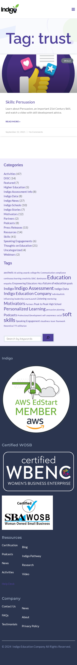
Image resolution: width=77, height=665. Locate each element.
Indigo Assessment (34, 288)
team (53, 321)
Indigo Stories (12, 209)
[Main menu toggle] (73, 9)
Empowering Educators (24, 283)
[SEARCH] (48, 337)
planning (60, 309)
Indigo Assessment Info (18, 191)
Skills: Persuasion (20, 102)
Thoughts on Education (18, 245)
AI (15, 272)
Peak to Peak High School (47, 304)
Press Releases (13, 227)
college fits (35, 272)
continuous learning (12, 278)
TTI (15, 326)
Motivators (11, 214)
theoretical (9, 326)
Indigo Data (11, 196)
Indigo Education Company (27, 293)
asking (20, 272)
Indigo (9, 288)
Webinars (10, 254)
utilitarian (22, 326)
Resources (10, 232)
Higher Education (14, 187)
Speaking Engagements (18, 241)
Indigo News (11, 200)
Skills (7, 236)
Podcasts (9, 223)
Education (59, 277)
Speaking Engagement (28, 321)
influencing (9, 299)
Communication (48, 272)
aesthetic (9, 272)
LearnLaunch (30, 299)
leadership (19, 299)
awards (26, 272)
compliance (61, 272)
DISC (7, 178)
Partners (9, 218)
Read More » (13, 121)
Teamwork (60, 321)
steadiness (45, 321)
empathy (8, 283)
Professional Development (30, 315)
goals (70, 283)
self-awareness (49, 315)
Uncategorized (13, 250)
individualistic (58, 294)
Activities (10, 173)
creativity (26, 278)
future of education (55, 283)
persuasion (51, 309)
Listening (42, 298)
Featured (9, 182)
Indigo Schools (12, 205)
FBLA (40, 283)
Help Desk (8, 583)
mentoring (51, 299)
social (59, 315)
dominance (42, 278)
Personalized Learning (25, 308)
